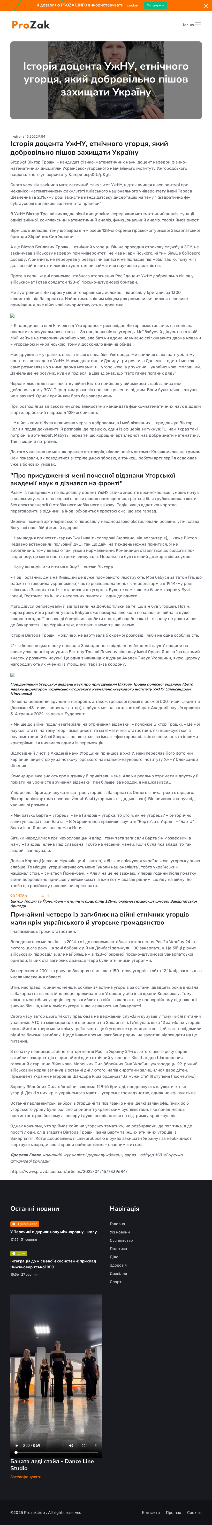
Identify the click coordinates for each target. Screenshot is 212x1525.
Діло (21, 1253)
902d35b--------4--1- (30, 896)
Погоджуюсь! (156, 5)
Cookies (194, 1512)
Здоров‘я (118, 1265)
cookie (132, 5)
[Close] (206, 6)
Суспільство (27, 1224)
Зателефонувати (25, 1477)
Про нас (173, 1512)
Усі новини (120, 1232)
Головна (117, 1224)
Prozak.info (35, 1512)
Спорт (116, 1281)
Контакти (151, 1512)
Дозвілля (118, 1273)
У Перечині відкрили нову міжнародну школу (53, 1232)
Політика (118, 1248)
